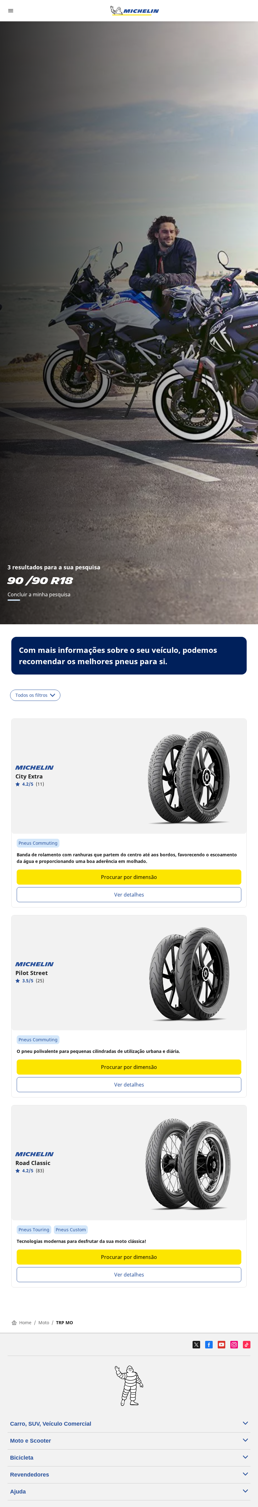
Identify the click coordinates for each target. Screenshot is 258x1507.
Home (25, 1322)
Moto (43, 1322)
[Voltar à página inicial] (134, 10)
